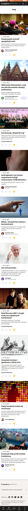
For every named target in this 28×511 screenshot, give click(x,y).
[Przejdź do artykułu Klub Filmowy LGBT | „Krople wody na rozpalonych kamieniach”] (14, 298)
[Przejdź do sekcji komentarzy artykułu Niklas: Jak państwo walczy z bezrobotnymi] (10, 238)
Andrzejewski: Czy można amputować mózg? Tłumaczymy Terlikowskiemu (13, 177)
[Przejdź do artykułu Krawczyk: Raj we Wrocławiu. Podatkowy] (14, 439)
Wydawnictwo (9, 509)
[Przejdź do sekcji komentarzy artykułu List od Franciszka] (10, 283)
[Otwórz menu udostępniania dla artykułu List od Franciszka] (6, 283)
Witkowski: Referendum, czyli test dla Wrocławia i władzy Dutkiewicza (13, 87)
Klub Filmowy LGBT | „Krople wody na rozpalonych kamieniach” (12, 315)
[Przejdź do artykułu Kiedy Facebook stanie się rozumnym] (14, 391)
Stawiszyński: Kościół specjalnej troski (10, 40)
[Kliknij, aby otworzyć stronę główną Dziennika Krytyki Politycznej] (14, 508)
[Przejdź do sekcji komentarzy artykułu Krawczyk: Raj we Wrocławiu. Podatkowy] (10, 470)
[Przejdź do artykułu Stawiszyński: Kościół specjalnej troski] (14, 24)
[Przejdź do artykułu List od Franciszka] (14, 253)
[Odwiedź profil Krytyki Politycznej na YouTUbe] (18, 497)
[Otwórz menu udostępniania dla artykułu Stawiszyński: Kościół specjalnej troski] (6, 55)
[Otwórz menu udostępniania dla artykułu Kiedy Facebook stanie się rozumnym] (6, 424)
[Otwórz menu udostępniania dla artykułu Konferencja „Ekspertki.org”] (6, 145)
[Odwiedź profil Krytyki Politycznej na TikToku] (15, 497)
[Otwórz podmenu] (26, 490)
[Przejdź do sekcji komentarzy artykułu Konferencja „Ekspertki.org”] (10, 145)
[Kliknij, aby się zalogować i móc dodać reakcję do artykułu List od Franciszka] (14, 283)
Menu (25, 509)
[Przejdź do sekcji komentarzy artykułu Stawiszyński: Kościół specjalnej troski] (10, 55)
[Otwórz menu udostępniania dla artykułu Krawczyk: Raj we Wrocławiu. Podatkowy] (6, 470)
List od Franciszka (8, 268)
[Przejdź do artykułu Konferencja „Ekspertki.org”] (14, 118)
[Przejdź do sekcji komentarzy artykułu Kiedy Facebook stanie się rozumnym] (10, 424)
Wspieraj (3, 509)
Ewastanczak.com (5, 504)
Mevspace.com (15, 502)
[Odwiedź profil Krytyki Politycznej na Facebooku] (9, 497)
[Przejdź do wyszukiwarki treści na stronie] (20, 3)
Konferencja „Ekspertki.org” (13, 133)
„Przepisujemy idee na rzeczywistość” (12, 490)
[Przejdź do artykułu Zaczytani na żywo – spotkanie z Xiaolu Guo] (14, 345)
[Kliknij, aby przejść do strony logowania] (26, 3)
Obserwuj (19, 509)
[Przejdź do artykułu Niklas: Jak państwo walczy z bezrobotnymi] (14, 207)
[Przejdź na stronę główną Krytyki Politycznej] (9, 484)
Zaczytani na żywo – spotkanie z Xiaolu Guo (11, 361)
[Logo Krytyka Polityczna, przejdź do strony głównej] (9, 3)
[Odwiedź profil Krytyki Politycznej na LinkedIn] (21, 497)
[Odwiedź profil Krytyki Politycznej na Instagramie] (12, 497)
